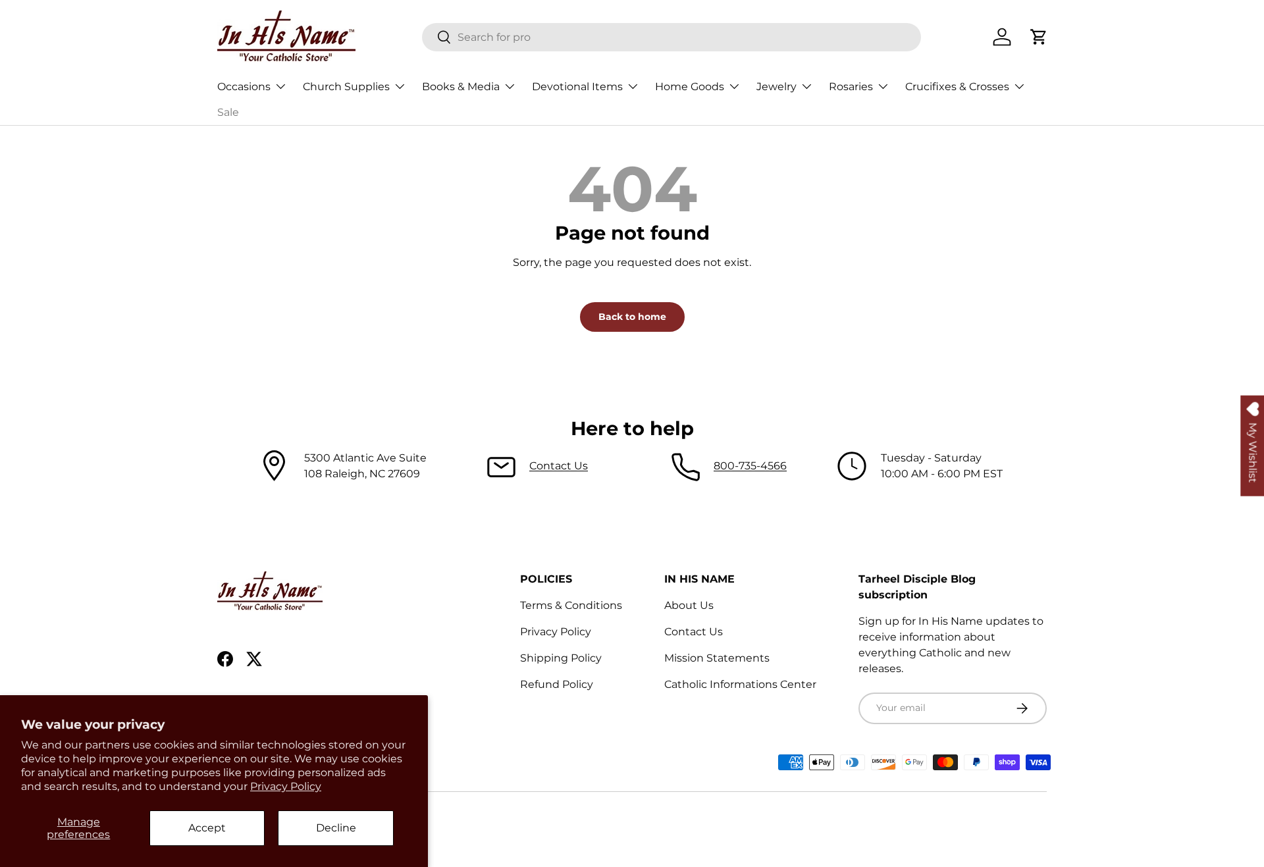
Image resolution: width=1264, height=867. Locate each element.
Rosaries (851, 86)
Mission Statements (717, 658)
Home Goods (689, 86)
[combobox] (671, 37)
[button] (1038, 36)
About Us (689, 605)
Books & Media (461, 86)
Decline (336, 828)
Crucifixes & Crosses (957, 86)
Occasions (244, 86)
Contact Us (558, 466)
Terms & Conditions (571, 605)
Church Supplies (346, 86)
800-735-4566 (750, 466)
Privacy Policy (285, 786)
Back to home (632, 317)
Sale (228, 112)
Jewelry (776, 86)
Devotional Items (577, 86)
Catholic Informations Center (740, 684)
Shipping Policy (561, 658)
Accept (207, 828)
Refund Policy (556, 684)
